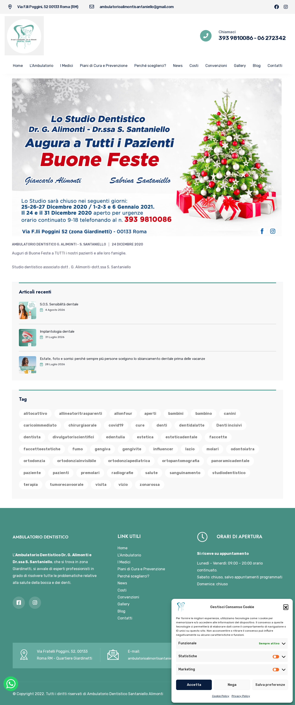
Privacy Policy (241, 696)
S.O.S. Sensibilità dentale (59, 304)
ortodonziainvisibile (76, 461)
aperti (150, 413)
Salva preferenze (270, 685)
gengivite (131, 449)
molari (212, 449)
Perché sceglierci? (150, 65)
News (178, 65)
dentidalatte (191, 425)
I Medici (66, 65)
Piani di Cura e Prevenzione (103, 65)
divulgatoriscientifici (73, 437)
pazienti (61, 473)
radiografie (122, 473)
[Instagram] (285, 7)
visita (100, 484)
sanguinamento (185, 473)
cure (140, 425)
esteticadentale (181, 437)
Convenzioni (216, 65)
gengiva (102, 449)
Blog (257, 65)
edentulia (115, 437)
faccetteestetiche (42, 449)
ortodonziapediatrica (129, 461)
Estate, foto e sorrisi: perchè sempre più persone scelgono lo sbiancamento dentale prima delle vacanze (122, 359)
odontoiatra (242, 449)
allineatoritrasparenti (80, 413)
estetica (145, 437)
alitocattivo (35, 413)
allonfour (123, 413)
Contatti (275, 65)
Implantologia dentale (57, 331)
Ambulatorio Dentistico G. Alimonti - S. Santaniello (59, 244)
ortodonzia (34, 461)
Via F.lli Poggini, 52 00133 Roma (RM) (47, 7)
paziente (32, 473)
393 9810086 (235, 38)
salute (151, 473)
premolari (90, 473)
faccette (218, 437)
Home (18, 65)
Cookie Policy (220, 696)
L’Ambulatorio (41, 65)
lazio (190, 449)
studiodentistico (228, 473)
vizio (123, 484)
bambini (175, 413)
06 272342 (271, 38)
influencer (163, 449)
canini (230, 413)
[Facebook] (276, 7)
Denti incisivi (229, 425)
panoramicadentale (230, 461)
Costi (193, 65)
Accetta (194, 685)
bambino (203, 413)
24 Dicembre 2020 (127, 244)
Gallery (240, 65)
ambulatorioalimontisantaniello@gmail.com (137, 7)
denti (161, 425)
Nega (232, 685)
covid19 (116, 425)
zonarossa (150, 484)
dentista (32, 437)
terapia (31, 484)
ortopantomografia (180, 461)
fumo (77, 449)
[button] (285, 607)
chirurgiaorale (82, 425)
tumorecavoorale (66, 484)
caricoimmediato (40, 425)
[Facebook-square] (19, 603)
